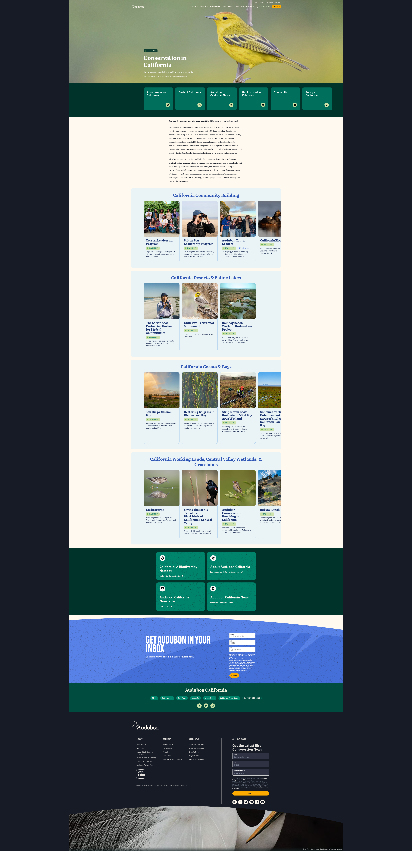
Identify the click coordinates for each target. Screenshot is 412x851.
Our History (140, 748)
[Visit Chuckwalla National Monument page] (199, 317)
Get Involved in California (251, 93)
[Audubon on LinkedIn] (251, 802)
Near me (266, 7)
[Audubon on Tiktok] (257, 802)
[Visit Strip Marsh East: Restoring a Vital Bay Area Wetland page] (238, 408)
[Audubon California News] (231, 596)
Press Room (167, 752)
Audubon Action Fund (145, 765)
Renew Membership (196, 759)
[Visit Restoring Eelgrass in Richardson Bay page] (199, 408)
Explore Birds (215, 6)
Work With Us (168, 745)
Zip (231, 641)
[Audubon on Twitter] (246, 802)
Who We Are (141, 745)
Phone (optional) (235, 648)
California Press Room (229, 698)
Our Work (192, 6)
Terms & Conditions (241, 670)
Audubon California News (220, 93)
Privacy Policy (238, 656)
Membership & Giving (244, 6)
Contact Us (280, 92)
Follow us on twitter (206, 705)
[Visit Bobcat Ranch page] (276, 504)
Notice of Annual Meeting (146, 758)
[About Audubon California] (231, 566)
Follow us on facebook (199, 705)
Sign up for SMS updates (172, 759)
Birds (154, 698)
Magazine (270, 3)
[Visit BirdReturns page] (161, 504)
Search (257, 6)
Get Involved (228, 6)
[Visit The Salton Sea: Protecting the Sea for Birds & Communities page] (161, 317)
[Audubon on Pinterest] (262, 802)
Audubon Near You (196, 745)
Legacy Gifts (194, 756)
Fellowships (167, 748)
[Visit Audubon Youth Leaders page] (238, 231)
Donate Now (194, 752)
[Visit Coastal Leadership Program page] (161, 231)
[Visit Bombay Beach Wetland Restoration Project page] (238, 317)
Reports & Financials (144, 761)
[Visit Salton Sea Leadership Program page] (199, 231)
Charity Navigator (141, 774)
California (151, 51)
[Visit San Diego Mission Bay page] (161, 408)
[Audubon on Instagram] (234, 802)
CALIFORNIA (153, 248)
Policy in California (312, 93)
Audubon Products (196, 748)
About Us (203, 6)
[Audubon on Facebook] (240, 802)
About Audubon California (157, 93)
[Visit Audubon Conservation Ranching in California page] (238, 504)
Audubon (137, 6)
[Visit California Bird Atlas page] (276, 231)
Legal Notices (164, 785)
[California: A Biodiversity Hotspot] (180, 566)
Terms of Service (249, 656)
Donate (277, 6)
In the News (210, 698)
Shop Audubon (259, 3)
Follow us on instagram (212, 705)
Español (277, 3)
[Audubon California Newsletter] (180, 596)
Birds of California (190, 92)
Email (232, 634)
